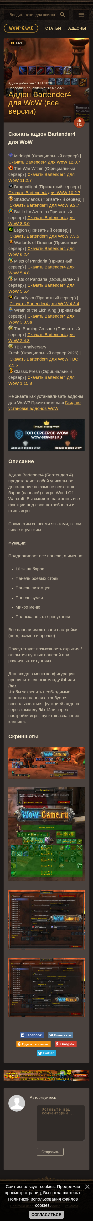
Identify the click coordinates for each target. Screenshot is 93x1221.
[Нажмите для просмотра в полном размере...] (46, 778)
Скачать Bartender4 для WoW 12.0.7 (44, 162)
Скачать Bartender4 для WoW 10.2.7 (44, 192)
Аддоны (77, 28)
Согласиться (46, 1215)
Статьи (53, 28)
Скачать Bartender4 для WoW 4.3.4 (44, 303)
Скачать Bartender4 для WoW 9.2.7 (44, 205)
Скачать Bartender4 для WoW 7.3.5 (44, 236)
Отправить (50, 1152)
